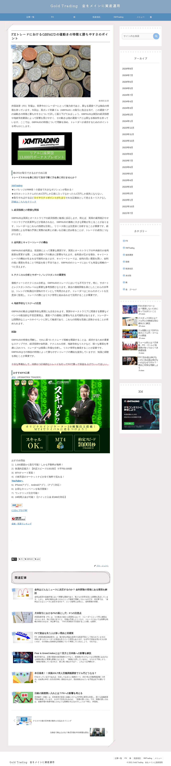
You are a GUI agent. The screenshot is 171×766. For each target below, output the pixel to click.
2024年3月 (127, 108)
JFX (14, 377)
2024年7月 (127, 95)
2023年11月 (128, 134)
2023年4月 (127, 180)
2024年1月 (127, 121)
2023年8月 (127, 154)
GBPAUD (30, 559)
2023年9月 (127, 147)
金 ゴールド (131, 289)
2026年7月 (127, 75)
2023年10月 (128, 141)
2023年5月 (127, 173)
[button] (156, 36)
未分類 (128, 275)
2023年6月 (127, 167)
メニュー (158, 758)
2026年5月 (127, 88)
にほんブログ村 (19, 510)
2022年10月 (128, 206)
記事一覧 (118, 758)
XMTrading (17, 185)
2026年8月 (127, 68)
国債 (127, 262)
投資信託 (129, 269)
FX (15, 559)
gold (38, 559)
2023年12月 (128, 128)
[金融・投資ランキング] (18, 519)
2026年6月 (127, 82)
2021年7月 (127, 213)
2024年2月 (127, 114)
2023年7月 (127, 160)
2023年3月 (127, 187)
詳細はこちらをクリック (24, 201)
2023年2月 (127, 193)
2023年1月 (127, 200)
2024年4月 (127, 101)
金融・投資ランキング (22, 524)
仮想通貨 (129, 255)
